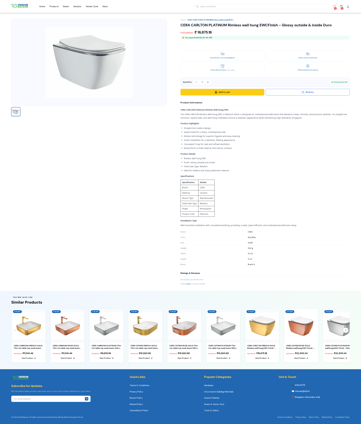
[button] (345, 330)
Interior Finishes (211, 398)
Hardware (208, 385)
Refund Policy (136, 404)
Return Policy (136, 398)
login (188, 283)
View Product (27, 358)
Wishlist (310, 92)
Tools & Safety (211, 410)
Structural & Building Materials (219, 391)
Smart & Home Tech (214, 404)
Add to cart (224, 92)
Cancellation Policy (139, 410)
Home (182, 20)
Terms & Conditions (139, 385)
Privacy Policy (136, 391)
